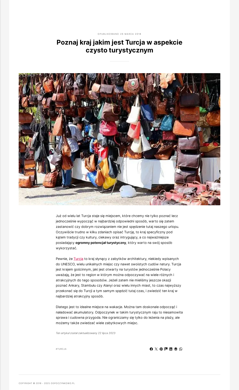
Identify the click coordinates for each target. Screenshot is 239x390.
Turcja (78, 259)
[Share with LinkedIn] (170, 349)
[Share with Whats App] (180, 349)
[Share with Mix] (166, 349)
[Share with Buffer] (175, 349)
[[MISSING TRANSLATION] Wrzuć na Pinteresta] (161, 349)
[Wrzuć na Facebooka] (151, 349)
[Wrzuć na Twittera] (156, 349)
